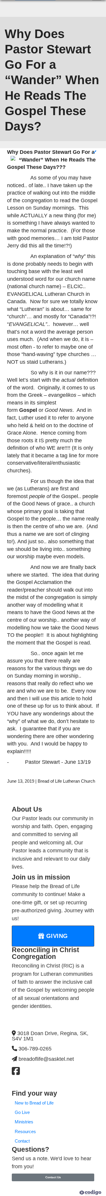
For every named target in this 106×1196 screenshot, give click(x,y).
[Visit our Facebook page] (16, 1071)
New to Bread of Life (34, 1103)
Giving (56, 936)
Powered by (69, 1192)
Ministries (24, 1122)
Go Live (22, 1112)
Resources (25, 1131)
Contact (22, 1141)
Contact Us (53, 1177)
